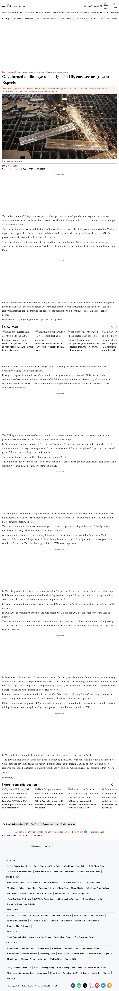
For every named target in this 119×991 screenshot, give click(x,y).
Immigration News (90, 948)
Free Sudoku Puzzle (62, 937)
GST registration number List (20, 972)
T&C (36, 967)
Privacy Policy (48, 967)
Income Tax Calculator (17, 915)
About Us (27, 967)
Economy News (28, 959)
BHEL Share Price (43, 871)
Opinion (56, 13)
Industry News (78, 953)
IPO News (56, 948)
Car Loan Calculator (39, 920)
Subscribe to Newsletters (40, 937)
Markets (37, 13)
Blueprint (47, 13)
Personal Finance (29, 953)
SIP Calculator (97, 915)
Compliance (42, 972)
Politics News (56, 959)
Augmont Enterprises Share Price (53, 888)
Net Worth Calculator (61, 915)
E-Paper (28, 13)
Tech (106, 13)
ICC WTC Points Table (44, 898)
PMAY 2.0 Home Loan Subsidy (21, 904)
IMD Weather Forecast (17, 893)
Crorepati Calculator (39, 915)
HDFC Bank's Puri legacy (68, 898)
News (17, 72)
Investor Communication (96, 967)
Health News (12, 959)
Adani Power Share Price (74, 866)
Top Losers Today (92, 882)
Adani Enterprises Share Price (47, 866)
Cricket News (13, 953)
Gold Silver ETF (81, 18)
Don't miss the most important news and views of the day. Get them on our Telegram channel (59, 831)
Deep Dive (31, 888)
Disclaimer (77, 967)
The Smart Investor (70, 13)
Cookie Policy (63, 967)
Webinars (85, 13)
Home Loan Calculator (61, 920)
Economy (95, 13)
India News (42, 959)
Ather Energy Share (80, 893)
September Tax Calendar (47, 18)
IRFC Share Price (96, 866)
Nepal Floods (96, 18)
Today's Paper (13, 967)
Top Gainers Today (15, 888)
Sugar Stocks (89, 898)
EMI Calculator (81, 915)
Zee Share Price (62, 893)
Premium (12, 13)
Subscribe (96, 972)
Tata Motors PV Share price (19, 871)
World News (63, 953)
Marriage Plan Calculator (18, 926)
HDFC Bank (66, 18)
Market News (43, 948)
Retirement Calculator (17, 920)
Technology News (47, 953)
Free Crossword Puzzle (84, 937)
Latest (20, 13)
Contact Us (55, 972)
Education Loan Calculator (87, 920)
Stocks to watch (33, 882)
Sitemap (85, 972)
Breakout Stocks (51, 882)
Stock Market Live (15, 882)
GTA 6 (100, 898)
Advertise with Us (70, 972)
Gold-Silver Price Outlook (97, 888)
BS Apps (11, 978)
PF (101, 13)
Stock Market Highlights (23, 18)
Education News (94, 953)
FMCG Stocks (111, 18)
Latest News (12, 948)
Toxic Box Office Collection (19, 898)
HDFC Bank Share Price (41, 893)
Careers (106, 972)
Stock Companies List (16, 937)
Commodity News (71, 948)
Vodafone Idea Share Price (88, 871)
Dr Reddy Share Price (64, 871)
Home (4, 13)
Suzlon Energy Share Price (19, 866)
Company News (27, 948)
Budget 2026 (70, 959)
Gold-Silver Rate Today (71, 882)
